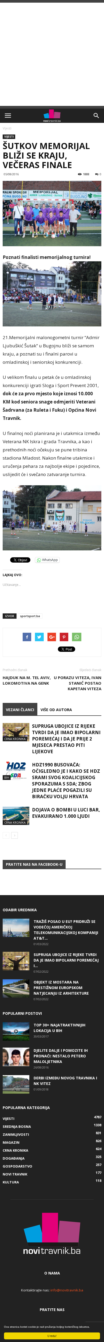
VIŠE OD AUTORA (56, 709)
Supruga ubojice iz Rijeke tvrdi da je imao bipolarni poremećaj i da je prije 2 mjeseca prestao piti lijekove (66, 739)
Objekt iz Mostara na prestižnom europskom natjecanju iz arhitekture (61, 988)
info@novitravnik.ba (66, 1290)
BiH (6, 777)
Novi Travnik (15, 1174)
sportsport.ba (30, 616)
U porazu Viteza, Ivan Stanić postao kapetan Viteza (77, 683)
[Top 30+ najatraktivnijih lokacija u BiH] (16, 1031)
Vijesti (7, 128)
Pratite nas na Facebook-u (34, 864)
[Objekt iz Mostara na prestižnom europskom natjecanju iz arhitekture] (16, 988)
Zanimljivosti (16, 1134)
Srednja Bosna (17, 1126)
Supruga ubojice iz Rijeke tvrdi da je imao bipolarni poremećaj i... (66, 960)
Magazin (11, 1142)
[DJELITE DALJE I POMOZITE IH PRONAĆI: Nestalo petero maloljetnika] (16, 1057)
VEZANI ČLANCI (20, 709)
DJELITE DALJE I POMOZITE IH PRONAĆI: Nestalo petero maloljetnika (61, 1056)
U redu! (52, 1336)
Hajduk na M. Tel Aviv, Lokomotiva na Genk (27, 680)
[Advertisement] (52, 54)
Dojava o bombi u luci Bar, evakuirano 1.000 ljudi (66, 813)
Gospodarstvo (17, 1166)
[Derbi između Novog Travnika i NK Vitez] (16, 1084)
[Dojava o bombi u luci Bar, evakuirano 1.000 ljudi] (16, 816)
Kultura (11, 1182)
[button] (96, 116)
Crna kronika (15, 739)
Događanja (14, 1158)
